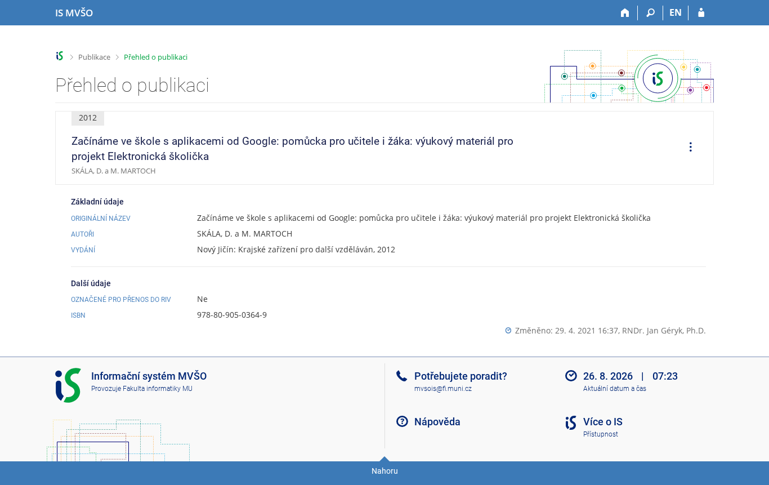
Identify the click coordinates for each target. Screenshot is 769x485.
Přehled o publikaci (155, 57)
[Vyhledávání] (650, 13)
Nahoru (385, 470)
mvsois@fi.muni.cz (443, 389)
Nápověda (437, 422)
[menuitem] (687, 148)
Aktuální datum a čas (614, 389)
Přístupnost (600, 434)
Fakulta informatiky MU (158, 389)
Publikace (94, 57)
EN (675, 12)
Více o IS (603, 422)
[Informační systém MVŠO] (60, 56)
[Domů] (625, 13)
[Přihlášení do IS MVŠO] (701, 13)
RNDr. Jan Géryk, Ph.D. (664, 330)
